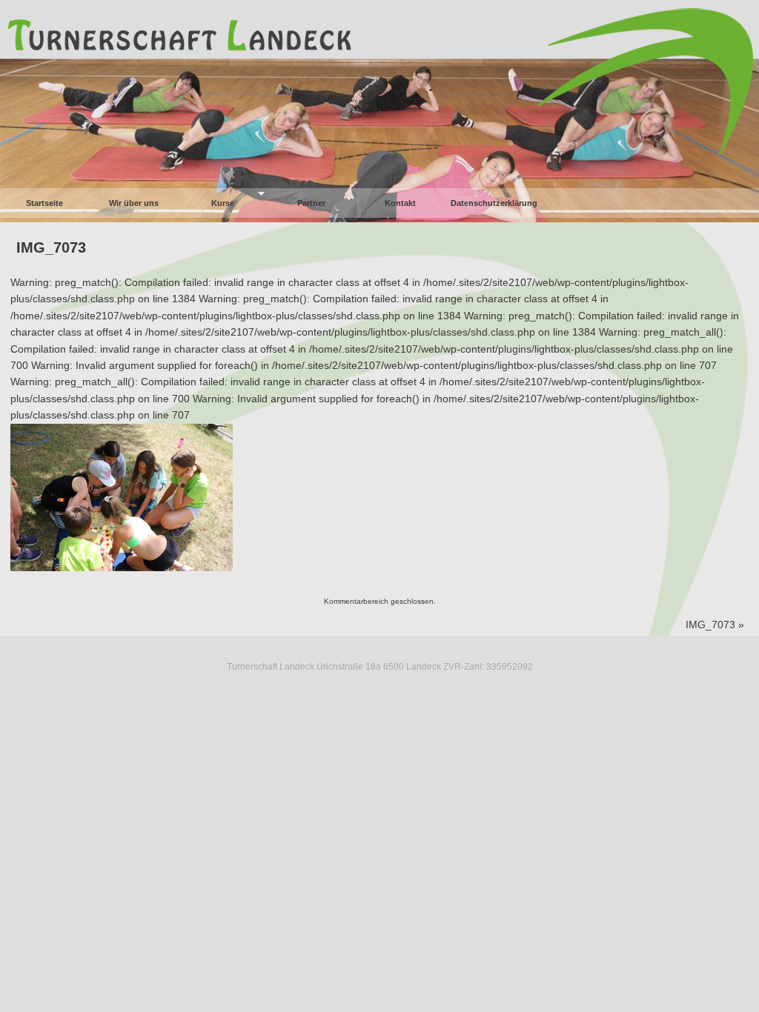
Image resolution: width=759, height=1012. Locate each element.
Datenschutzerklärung (494, 203)
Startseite (44, 203)
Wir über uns (134, 203)
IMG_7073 (51, 247)
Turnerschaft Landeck (379, 23)
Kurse (222, 203)
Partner (311, 203)
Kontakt (400, 203)
